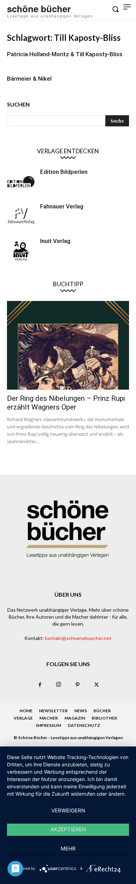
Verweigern (68, 810)
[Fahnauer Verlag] (21, 216)
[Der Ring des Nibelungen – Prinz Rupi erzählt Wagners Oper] (68, 345)
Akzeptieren (68, 829)
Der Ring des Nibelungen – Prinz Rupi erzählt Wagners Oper (66, 402)
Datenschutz (84, 725)
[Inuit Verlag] (21, 251)
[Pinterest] (77, 685)
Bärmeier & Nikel (29, 78)
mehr (68, 848)
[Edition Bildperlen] (21, 182)
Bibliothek (104, 718)
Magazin (75, 718)
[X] (96, 685)
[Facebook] (40, 685)
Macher (48, 718)
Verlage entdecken (68, 151)
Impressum (48, 725)
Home (26, 710)
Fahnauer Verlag (61, 206)
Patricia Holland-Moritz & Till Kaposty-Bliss (64, 54)
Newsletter (53, 710)
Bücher (102, 710)
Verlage (23, 718)
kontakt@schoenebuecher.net (78, 638)
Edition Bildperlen (64, 171)
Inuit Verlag (55, 240)
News (80, 710)
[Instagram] (59, 685)
